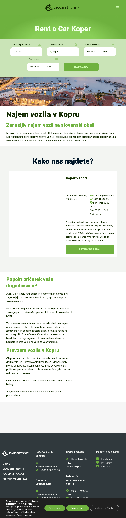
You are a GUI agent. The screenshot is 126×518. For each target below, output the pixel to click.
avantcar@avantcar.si (47, 466)
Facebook (106, 459)
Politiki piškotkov (24, 515)
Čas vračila (34, 59)
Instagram (106, 462)
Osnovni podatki (13, 468)
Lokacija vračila (56, 44)
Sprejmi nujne (77, 508)
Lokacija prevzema (21, 44)
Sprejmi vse (54, 508)
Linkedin (105, 466)
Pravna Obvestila (14, 478)
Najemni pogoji (13, 473)
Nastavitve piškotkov (105, 508)
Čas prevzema (92, 44)
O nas (6, 463)
